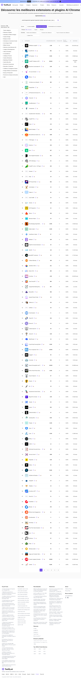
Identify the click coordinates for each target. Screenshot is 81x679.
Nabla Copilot (32, 229)
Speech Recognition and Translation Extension (35, 365)
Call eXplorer (32, 187)
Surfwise (31, 307)
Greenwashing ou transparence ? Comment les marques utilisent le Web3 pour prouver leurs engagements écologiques (55, 595)
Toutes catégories (7, 30)
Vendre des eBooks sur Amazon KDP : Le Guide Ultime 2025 (55, 609)
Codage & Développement (9, 49)
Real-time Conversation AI (34, 66)
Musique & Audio (6, 38)
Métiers (48, 5)
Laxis (30, 433)
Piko (30, 150)
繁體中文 (12, 674)
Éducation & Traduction (8, 66)
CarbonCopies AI (32, 328)
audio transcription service (23, 596)
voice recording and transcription (24, 615)
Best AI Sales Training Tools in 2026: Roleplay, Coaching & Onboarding (40, 623)
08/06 (45, 653)
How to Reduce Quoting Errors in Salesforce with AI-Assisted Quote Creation (40, 603)
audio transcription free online (23, 600)
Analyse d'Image (6, 36)
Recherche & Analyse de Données (10, 74)
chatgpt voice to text (21, 617)
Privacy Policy (67, 590)
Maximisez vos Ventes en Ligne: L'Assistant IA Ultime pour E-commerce (55, 623)
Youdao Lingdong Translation (35, 559)
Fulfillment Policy (68, 588)
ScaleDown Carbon (33, 234)
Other (35, 644)
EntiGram (31, 538)
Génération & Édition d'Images (9, 34)
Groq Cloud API (32, 281)
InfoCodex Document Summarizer (35, 449)
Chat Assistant (32, 312)
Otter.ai (30, 77)
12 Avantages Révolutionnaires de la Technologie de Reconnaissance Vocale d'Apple (9, 657)
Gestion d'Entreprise (7, 57)
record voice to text (21, 611)
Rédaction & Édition (7, 32)
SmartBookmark (32, 103)
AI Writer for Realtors (33, 475)
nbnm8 (30, 250)
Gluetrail (30, 171)
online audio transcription (22, 590)
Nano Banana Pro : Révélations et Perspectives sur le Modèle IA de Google (55, 603)
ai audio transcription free (22, 605)
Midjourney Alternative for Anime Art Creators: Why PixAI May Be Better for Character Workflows (40, 590)
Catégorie (28, 5)
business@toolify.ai (68, 595)
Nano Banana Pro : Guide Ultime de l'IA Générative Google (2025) (56, 599)
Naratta (30, 402)
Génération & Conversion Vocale (10, 40)
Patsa (30, 543)
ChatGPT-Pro (32, 118)
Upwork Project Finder (33, 297)
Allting (30, 438)
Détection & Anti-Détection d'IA (9, 47)
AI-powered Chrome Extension (35, 391)
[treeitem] (10, 30)
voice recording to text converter (24, 607)
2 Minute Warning (32, 260)
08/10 (35, 653)
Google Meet (31, 87)
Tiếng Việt (42, 674)
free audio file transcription (23, 592)
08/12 (40, 651)
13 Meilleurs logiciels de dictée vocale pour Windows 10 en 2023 (8, 615)
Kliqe (30, 176)
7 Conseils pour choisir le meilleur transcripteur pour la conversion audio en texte (8, 619)
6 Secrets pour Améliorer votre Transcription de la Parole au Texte (8, 628)
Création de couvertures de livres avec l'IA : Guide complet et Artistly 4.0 (55, 616)
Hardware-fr (36, 632)
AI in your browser (33, 71)
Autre (4, 77)
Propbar (30, 423)
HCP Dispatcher (32, 208)
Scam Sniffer (31, 197)
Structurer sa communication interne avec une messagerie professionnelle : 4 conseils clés (56, 590)
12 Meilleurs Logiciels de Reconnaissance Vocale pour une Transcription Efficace (8, 653)
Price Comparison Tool (34, 349)
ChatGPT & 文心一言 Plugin (35, 166)
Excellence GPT (32, 491)
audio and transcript (21, 604)
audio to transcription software (23, 602)
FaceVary (31, 276)
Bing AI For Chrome (33, 396)
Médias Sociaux (6, 45)
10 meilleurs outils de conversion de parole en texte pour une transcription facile (8, 597)
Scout (30, 428)
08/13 (35, 651)
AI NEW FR (36, 630)
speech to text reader (22, 621)
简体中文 (7, 674)
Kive (30, 533)
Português (24, 674)
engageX (31, 354)
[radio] (28, 29)
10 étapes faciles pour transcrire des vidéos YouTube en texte (9, 665)
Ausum (30, 407)
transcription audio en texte (23, 588)
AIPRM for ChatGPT (33, 45)
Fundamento (31, 108)
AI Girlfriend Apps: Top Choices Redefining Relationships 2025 (39, 600)
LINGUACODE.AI (32, 412)
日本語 (20, 674)
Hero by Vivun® (32, 454)
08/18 (40, 649)
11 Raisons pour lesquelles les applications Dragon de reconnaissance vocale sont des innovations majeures (8, 624)
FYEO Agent (31, 139)
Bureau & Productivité (8, 72)
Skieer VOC (31, 270)
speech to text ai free (22, 622)
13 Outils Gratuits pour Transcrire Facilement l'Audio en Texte (8, 601)
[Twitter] (65, 597)
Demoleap (31, 522)
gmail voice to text (21, 619)
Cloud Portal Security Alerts (34, 344)
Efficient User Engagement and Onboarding (35, 512)
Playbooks (31, 459)
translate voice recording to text (24, 609)
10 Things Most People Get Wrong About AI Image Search (40, 597)
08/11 (45, 651)
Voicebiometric (32, 517)
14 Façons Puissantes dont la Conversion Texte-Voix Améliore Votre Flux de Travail (8, 649)
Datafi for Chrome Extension (35, 244)
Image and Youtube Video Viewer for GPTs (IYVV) (35, 554)
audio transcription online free (23, 598)
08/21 (35, 649)
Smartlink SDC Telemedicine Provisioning (35, 113)
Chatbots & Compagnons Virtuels (10, 68)
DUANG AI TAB (32, 265)
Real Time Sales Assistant (34, 527)
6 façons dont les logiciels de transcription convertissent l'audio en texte (9, 636)
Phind (30, 124)
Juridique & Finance (7, 55)
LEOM (30, 443)
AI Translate (31, 56)
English (3, 674)
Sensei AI (31, 333)
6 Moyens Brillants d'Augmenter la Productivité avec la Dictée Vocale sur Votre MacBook (8, 632)
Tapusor (30, 381)
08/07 (40, 653)
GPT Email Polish (32, 181)
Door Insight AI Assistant (34, 155)
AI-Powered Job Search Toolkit (35, 92)
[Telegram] (67, 597)
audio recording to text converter (24, 613)
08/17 (45, 649)
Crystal (30, 470)
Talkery (30, 464)
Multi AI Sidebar (32, 129)
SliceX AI (31, 496)
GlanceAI (31, 323)
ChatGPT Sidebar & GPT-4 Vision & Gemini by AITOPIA (35, 61)
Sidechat (31, 145)
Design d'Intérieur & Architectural (10, 70)
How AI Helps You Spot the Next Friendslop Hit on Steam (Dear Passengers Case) (40, 611)
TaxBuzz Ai (31, 302)
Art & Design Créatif (7, 43)
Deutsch (33, 674)
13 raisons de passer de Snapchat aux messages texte (8, 589)
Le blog (35, 628)
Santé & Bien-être (7, 62)
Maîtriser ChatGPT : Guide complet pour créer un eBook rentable (56, 612)
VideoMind (31, 501)
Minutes (30, 506)
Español (28, 674)
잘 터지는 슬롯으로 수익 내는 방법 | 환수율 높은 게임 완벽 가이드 (40, 594)
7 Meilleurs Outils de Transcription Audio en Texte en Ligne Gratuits (8, 608)
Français (37, 674)
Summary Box (32, 417)
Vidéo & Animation (7, 51)
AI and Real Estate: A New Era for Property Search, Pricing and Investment (40, 619)
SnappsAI (31, 480)
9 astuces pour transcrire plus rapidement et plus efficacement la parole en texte (8, 612)
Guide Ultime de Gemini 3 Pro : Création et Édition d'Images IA (55, 606)
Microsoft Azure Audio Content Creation (35, 134)
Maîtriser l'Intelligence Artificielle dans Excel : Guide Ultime (55, 620)
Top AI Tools (36, 634)
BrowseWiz (31, 291)
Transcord (31, 97)
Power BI (31, 318)
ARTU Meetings (32, 160)
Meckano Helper (32, 218)
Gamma (30, 202)
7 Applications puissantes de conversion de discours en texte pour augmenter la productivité (9, 593)
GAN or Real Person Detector (35, 370)
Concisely (31, 360)
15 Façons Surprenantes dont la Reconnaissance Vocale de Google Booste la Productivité (8, 604)
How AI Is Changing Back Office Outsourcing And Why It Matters (40, 607)
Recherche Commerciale (8, 64)
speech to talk (20, 624)
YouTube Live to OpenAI (34, 82)
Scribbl (30, 564)
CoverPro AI (31, 50)
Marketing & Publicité (7, 60)
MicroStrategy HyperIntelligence (35, 223)
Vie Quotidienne (6, 53)
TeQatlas (31, 485)
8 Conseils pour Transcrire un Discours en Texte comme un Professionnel (7, 640)
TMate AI (31, 192)
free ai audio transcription (22, 594)
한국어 (16, 674)
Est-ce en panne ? (37, 636)
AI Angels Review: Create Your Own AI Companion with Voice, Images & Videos (40, 615)
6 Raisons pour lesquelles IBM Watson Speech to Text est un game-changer (9, 644)
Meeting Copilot (32, 548)
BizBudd (31, 239)
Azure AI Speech (32, 375)
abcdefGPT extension (33, 255)
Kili (29, 386)
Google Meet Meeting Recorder (35, 286)
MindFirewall (31, 339)
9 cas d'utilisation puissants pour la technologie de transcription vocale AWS (8, 661)
